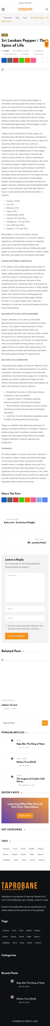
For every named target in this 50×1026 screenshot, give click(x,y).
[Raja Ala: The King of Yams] (7, 744)
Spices (40, 854)
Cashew (6, 849)
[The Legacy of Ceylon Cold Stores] (7, 780)
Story (19, 775)
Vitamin (41, 860)
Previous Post (12, 519)
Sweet (24, 759)
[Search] (47, 9)
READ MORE (25, 816)
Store (16, 860)
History (40, 849)
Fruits (23, 849)
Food (19, 740)
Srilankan (6, 860)
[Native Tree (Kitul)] (7, 762)
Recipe (14, 854)
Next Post (39, 539)
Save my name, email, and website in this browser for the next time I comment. (25, 627)
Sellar (32, 854)
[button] (42, 651)
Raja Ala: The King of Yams (31, 744)
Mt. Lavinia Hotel (37, 543)
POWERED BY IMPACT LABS (25, 1021)
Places (5, 854)
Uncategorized (7, 700)
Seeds (23, 854)
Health (31, 849)
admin (6, 51)
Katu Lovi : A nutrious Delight (19, 523)
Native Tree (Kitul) (26, 762)
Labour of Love (9, 705)
